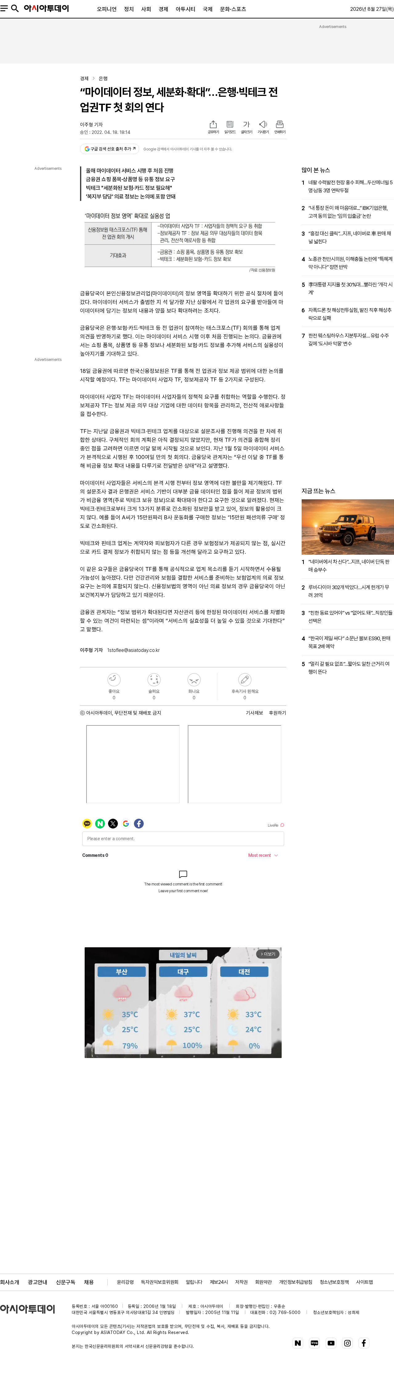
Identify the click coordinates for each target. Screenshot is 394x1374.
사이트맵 (364, 1282)
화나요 (194, 680)
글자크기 (246, 132)
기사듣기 (263, 132)
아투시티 (185, 9)
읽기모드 (229, 132)
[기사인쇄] (280, 125)
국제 (208, 9)
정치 (129, 9)
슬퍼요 (154, 680)
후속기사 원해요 (245, 680)
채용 (89, 1282)
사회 (146, 9)
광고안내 (37, 1282)
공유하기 (213, 132)
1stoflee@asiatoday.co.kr (133, 650)
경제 (163, 9)
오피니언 (107, 9)
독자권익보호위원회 (160, 1282)
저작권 (241, 1282)
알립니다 (194, 1282)
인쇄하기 (279, 132)
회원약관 (263, 1282)
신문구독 (65, 1282)
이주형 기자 (91, 125)
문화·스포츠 (233, 9)
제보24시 (219, 1282)
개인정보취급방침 (295, 1282)
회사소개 (9, 1282)
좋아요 (114, 680)
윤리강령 (125, 1282)
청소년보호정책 (334, 1282)
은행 (103, 79)
